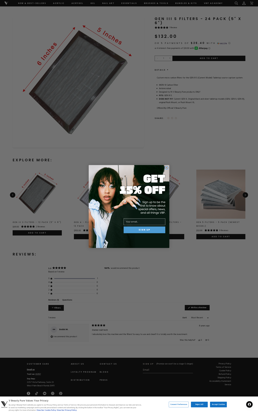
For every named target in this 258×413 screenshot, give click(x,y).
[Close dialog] (166, 167)
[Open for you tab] (249, 404)
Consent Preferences (178, 404)
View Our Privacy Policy (67, 410)
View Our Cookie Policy (46, 410)
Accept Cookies (218, 404)
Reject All (199, 404)
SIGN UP (144, 229)
